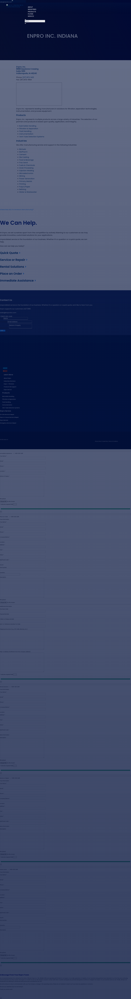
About (30, 7)
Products (32, 12)
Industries (32, 9)
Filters (30, 14)
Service (31, 16)
